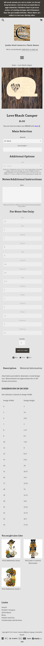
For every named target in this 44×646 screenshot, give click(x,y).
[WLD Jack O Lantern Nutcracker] (33, 548)
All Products (6, 613)
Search (4, 607)
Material (22, 137)
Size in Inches (22, 146)
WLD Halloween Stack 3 (11, 589)
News (4, 615)
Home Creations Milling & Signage (23, 632)
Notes (22, 185)
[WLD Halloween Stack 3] (11, 577)
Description (9, 368)
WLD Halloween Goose (11, 561)
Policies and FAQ (8, 618)
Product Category (8, 610)
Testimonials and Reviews (12, 620)
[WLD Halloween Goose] (11, 548)
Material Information (31, 368)
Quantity (22, 339)
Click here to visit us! (30, 49)
